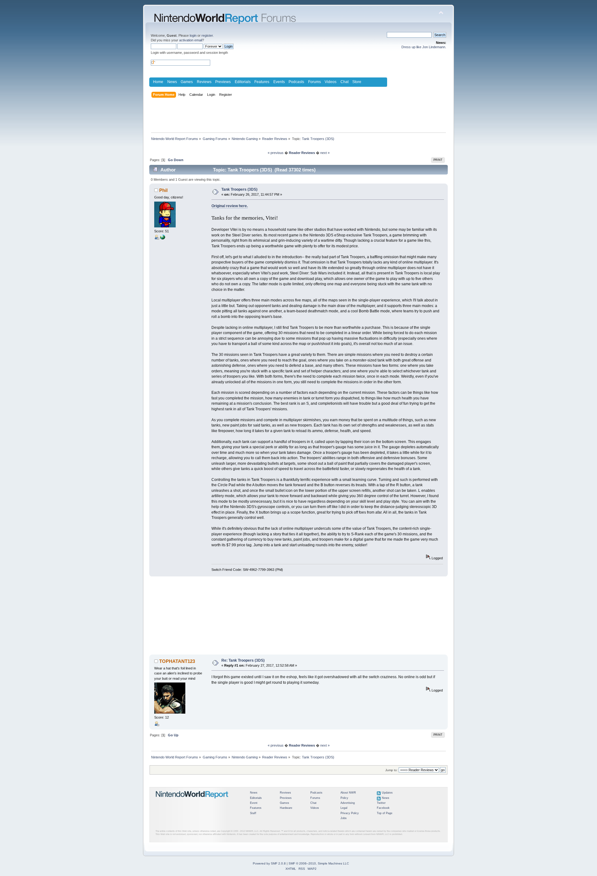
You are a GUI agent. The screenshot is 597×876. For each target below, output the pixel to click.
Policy (344, 797)
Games (187, 82)
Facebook (383, 807)
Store (356, 82)
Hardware (286, 807)
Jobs (343, 818)
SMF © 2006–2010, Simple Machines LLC (319, 863)
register (207, 35)
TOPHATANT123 (177, 661)
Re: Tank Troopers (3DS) (243, 660)
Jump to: (391, 770)
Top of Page (384, 813)
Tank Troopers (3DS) (239, 189)
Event (253, 802)
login (193, 35)
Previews (223, 82)
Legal (343, 807)
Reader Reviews (302, 153)
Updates (387, 792)
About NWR (348, 792)
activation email (190, 40)
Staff (253, 813)
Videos (330, 82)
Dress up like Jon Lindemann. (423, 47)
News (172, 82)
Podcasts (296, 82)
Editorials (243, 82)
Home (158, 82)
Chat (344, 82)
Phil (163, 190)
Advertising (347, 802)
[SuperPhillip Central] (162, 238)
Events (279, 82)
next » (325, 153)
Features (261, 82)
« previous (276, 153)
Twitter (381, 802)
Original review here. (229, 206)
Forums (314, 82)
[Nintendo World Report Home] (192, 801)
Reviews (204, 82)
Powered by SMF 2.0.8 (269, 863)
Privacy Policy (349, 813)
